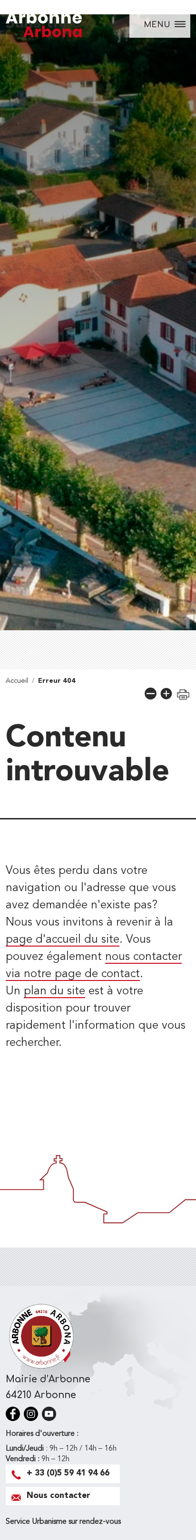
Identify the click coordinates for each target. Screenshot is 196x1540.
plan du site (54, 991)
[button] (151, 694)
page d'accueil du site (62, 940)
